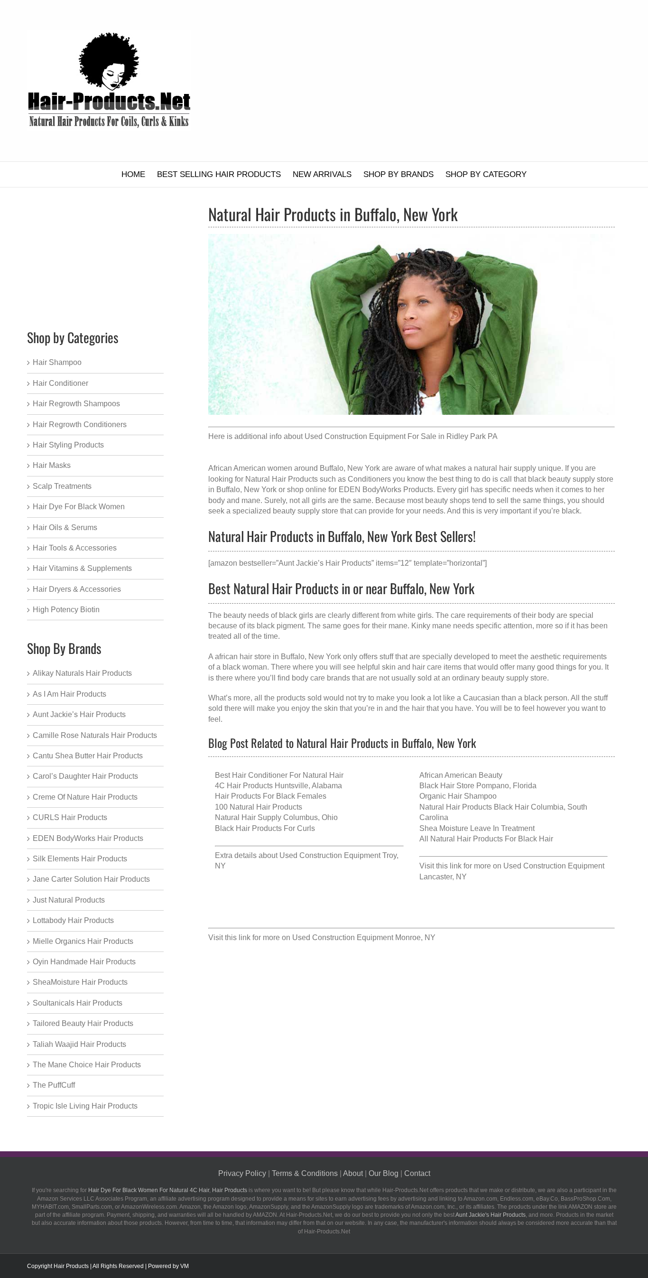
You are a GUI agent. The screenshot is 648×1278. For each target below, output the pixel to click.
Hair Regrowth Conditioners (80, 424)
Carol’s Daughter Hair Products (85, 776)
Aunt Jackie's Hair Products (490, 1215)
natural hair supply (505, 468)
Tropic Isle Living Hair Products (85, 1106)
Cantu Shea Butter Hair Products (88, 756)
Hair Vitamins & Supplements (82, 568)
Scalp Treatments (62, 486)
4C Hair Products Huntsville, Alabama (278, 786)
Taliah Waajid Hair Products (79, 1044)
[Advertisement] (428, 80)
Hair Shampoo (57, 362)
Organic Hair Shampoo (458, 796)
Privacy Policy (242, 1173)
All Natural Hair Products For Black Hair (486, 839)
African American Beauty (460, 775)
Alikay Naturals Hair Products (82, 673)
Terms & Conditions (305, 1173)
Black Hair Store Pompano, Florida (478, 786)
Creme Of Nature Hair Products (85, 797)
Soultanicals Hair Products (77, 1003)
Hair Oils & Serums (65, 527)
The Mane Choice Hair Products (87, 1065)
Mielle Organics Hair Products (83, 941)
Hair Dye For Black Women (79, 507)
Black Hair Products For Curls (265, 828)
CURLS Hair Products (70, 817)
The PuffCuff (54, 1085)
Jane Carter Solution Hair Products (91, 879)
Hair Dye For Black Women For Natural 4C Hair (148, 1190)
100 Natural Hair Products (258, 807)
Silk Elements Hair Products (80, 859)
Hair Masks (52, 465)
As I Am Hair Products (69, 694)
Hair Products (229, 1190)
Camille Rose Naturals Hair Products (95, 735)
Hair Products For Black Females (270, 796)
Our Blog (383, 1173)
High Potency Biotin (66, 610)
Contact (417, 1173)
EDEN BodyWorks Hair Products (88, 838)
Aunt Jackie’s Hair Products (79, 714)
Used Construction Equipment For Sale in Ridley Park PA (401, 436)
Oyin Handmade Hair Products (84, 962)
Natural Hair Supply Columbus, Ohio (276, 817)
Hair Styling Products (68, 445)
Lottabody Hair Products (73, 920)
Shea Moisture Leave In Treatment (477, 828)
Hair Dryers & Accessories (77, 589)
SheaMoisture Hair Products (80, 982)
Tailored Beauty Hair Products (83, 1023)
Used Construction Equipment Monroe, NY (363, 937)
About (353, 1173)
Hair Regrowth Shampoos (76, 404)
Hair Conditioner (60, 383)
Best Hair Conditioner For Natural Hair (279, 775)
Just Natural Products (69, 900)
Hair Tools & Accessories (75, 548)
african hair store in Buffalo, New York (278, 657)
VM (184, 1266)
